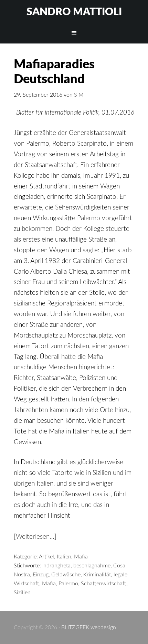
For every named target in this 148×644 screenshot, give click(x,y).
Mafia (81, 556)
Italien (64, 556)
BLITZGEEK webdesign (88, 627)
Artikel (46, 556)
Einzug (41, 574)
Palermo (68, 583)
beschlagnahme (91, 565)
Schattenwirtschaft (103, 583)
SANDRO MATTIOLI (74, 12)
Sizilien (22, 592)
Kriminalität (97, 574)
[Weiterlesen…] (35, 537)
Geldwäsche (66, 574)
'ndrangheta (56, 565)
